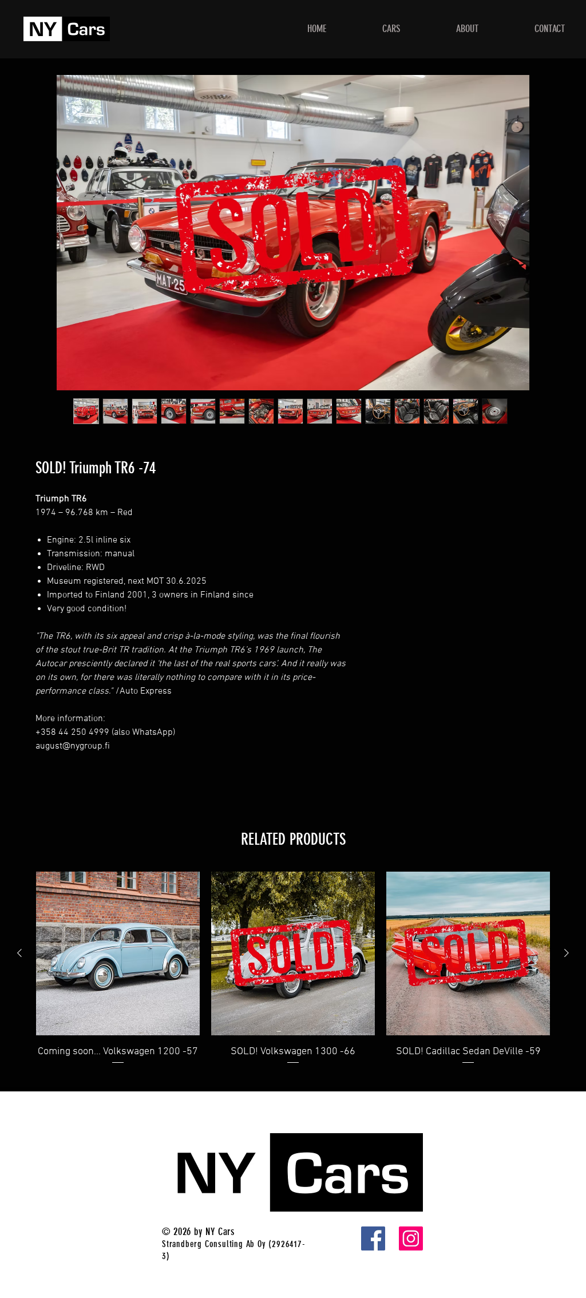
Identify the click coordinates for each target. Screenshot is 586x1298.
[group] (293, 976)
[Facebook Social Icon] (373, 1238)
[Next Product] (566, 953)
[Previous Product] (19, 953)
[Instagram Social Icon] (411, 1238)
